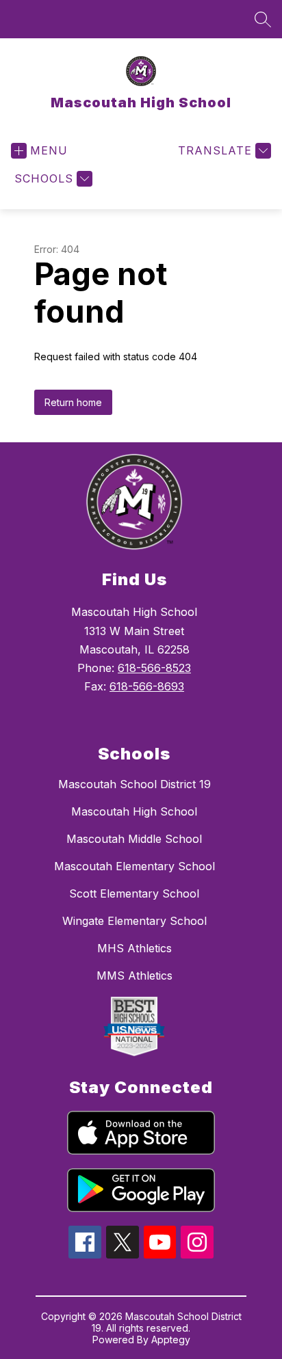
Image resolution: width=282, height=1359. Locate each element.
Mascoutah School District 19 (134, 784)
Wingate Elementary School (134, 921)
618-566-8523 (154, 668)
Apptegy (170, 1339)
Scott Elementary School (134, 893)
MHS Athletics (134, 948)
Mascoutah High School (134, 811)
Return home (73, 402)
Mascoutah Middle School (134, 839)
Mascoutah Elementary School (134, 866)
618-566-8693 (147, 686)
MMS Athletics (134, 975)
